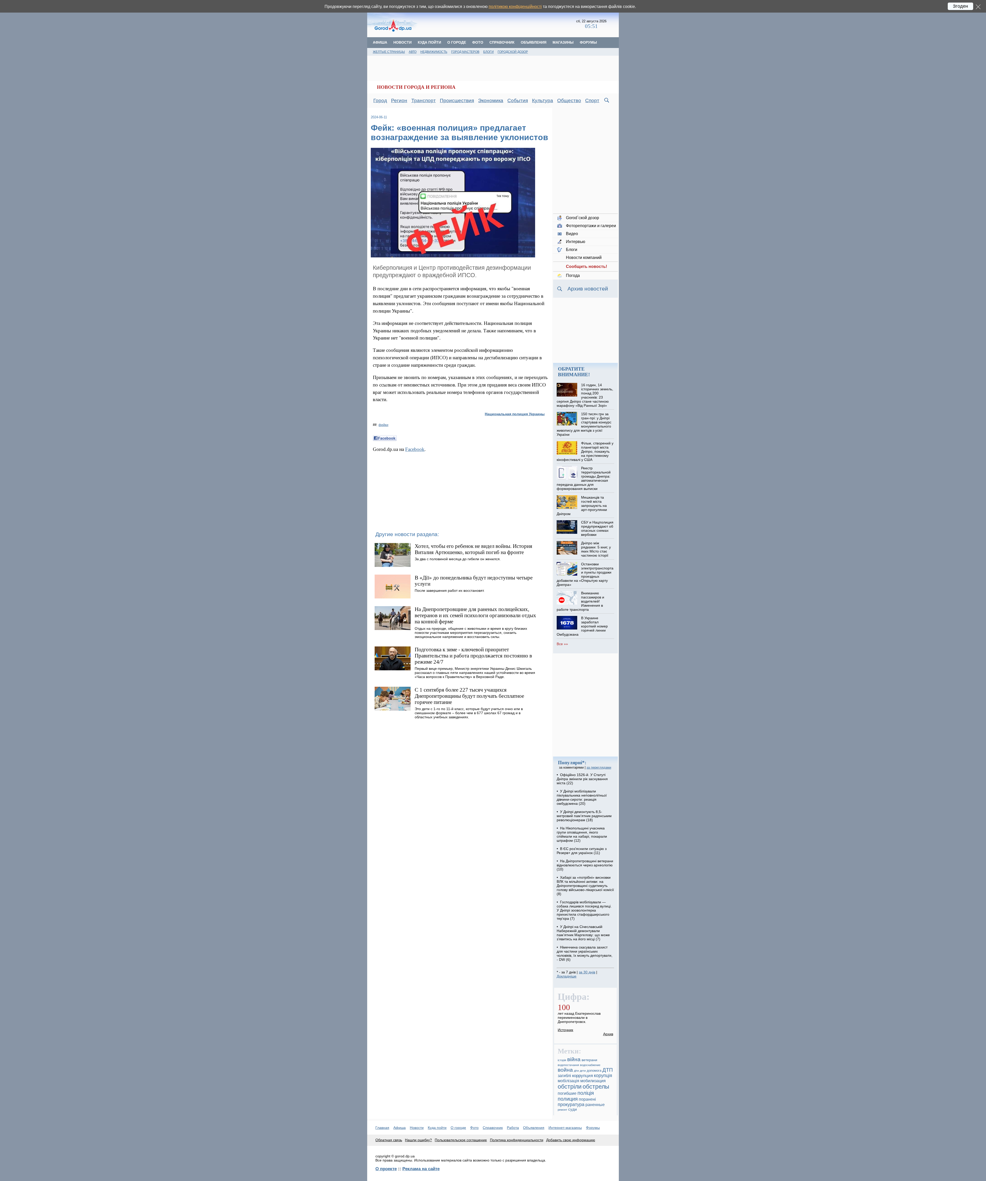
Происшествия (457, 100)
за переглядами (598, 767)
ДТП (607, 1070)
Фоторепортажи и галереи (591, 226)
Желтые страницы (389, 52)
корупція (603, 1075)
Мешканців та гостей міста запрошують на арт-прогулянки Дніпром (582, 505)
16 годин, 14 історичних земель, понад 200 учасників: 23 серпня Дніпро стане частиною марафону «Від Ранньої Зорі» (585, 395)
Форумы (588, 42)
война (565, 1070)
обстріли (570, 1086)
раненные (595, 1104)
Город (380, 100)
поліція (585, 1093)
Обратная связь (388, 1140)
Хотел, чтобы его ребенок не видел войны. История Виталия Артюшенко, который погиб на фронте (473, 549)
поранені (587, 1099)
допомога (594, 1070)
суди (572, 1109)
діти (576, 1070)
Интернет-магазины (565, 1128)
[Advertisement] (497, 24)
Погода (573, 275)
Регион (399, 100)
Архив (608, 1034)
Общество (569, 100)
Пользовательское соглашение (461, 1140)
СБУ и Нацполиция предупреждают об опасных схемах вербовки (597, 528)
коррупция (582, 1075)
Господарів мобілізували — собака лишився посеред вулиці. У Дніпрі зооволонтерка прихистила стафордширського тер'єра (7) (584, 910)
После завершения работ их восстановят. (450, 590)
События (517, 100)
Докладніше (566, 976)
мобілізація (568, 1080)
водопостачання (568, 1065)
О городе (456, 42)
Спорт (592, 100)
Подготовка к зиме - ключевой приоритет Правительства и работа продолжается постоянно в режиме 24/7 (473, 655)
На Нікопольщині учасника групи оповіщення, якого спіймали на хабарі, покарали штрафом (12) (582, 834)
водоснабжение (590, 1065)
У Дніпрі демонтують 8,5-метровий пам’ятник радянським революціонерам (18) (584, 816)
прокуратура (571, 1104)
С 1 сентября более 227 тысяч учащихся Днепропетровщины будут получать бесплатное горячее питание (469, 696)
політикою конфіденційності (515, 6)
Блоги (488, 52)
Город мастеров (465, 52)
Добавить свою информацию (570, 1140)
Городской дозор (513, 52)
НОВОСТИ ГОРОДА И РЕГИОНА (416, 87)
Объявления (533, 42)
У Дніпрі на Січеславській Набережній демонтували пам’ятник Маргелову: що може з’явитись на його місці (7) (583, 933)
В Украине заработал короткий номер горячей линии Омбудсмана (582, 626)
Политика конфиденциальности (516, 1140)
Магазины (563, 42)
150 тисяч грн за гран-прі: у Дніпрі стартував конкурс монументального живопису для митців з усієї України (584, 424)
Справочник (502, 42)
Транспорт (423, 100)
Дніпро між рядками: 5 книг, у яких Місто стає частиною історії (596, 549)
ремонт (562, 1109)
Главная (382, 1128)
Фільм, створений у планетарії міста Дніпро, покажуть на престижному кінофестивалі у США (585, 451)
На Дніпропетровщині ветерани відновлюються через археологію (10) (585, 865)
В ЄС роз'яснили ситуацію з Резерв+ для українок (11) (581, 851)
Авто (412, 52)
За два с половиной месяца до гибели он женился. (458, 559)
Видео (572, 233)
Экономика (490, 100)
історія (562, 1060)
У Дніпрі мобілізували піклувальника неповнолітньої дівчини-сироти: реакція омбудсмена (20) (582, 797)
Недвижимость (433, 52)
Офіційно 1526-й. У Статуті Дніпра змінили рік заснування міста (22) (582, 779)
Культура (542, 100)
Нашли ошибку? (418, 1140)
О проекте (386, 1168)
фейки (383, 425)
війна (574, 1059)
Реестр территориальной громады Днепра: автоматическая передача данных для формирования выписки (583, 478)
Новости (402, 42)
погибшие (567, 1093)
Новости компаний (584, 257)
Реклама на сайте (421, 1168)
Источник (565, 1030)
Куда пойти (429, 42)
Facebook (414, 449)
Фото (477, 42)
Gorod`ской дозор (582, 218)
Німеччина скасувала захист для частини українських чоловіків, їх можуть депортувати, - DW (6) (584, 953)
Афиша (380, 42)
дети (583, 1070)
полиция (568, 1099)
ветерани (589, 1060)
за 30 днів (587, 972)
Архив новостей (587, 289)
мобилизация (593, 1080)
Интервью (575, 241)
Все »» (562, 644)
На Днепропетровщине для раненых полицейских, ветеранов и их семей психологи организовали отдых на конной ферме (475, 615)
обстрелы (596, 1086)
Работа (513, 1128)
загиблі (564, 1075)
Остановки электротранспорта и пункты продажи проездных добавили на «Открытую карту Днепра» (585, 574)
